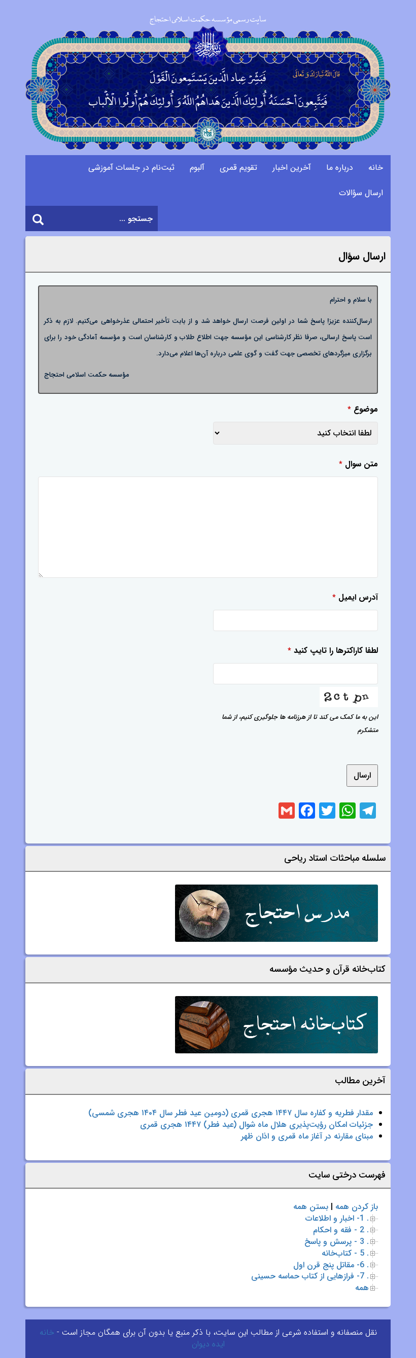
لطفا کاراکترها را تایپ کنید (333, 650)
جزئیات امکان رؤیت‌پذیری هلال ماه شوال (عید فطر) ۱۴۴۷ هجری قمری (256, 1124)
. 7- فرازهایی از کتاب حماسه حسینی (310, 1276)
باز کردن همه (356, 1206)
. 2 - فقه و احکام (341, 1230)
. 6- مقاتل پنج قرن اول (331, 1265)
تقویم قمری (238, 167)
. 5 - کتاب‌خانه (345, 1253)
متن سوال (358, 464)
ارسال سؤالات (361, 193)
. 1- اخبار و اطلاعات (337, 1218)
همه (362, 1287)
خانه (375, 167)
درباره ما (339, 167)
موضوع (363, 409)
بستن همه (310, 1206)
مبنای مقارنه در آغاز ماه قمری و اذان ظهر (307, 1136)
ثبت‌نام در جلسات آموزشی (131, 167)
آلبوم (197, 167)
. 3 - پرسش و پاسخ (336, 1241)
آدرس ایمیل (355, 597)
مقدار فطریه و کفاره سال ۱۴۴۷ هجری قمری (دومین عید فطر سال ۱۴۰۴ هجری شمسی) (230, 1113)
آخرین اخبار (291, 167)
